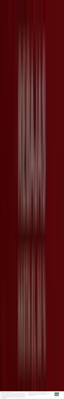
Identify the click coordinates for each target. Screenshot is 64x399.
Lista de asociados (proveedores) (31, 395)
